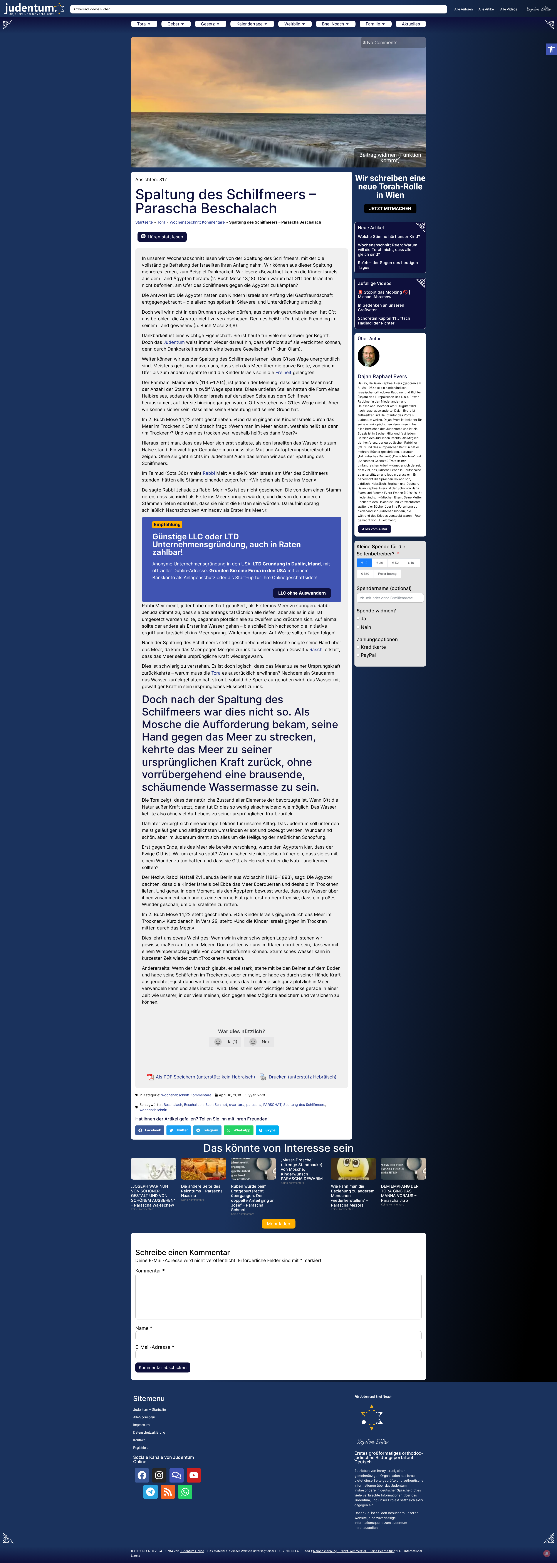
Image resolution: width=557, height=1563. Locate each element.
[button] (149, 1130)
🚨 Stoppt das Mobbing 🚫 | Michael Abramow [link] (384, 294)
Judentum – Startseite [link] (149, 1410)
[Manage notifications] (546, 1553)
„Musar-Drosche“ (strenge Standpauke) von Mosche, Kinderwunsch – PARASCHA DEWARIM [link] (302, 1169)
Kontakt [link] (138, 1440)
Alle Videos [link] (508, 9)
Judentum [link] (174, 342)
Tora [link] (161, 222)
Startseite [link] (144, 222)
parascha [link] (253, 1104)
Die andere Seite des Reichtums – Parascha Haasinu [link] (202, 1191)
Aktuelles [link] (411, 24)
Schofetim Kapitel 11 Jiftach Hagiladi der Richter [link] (384, 320)
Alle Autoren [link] (463, 9)
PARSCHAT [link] (272, 1104)
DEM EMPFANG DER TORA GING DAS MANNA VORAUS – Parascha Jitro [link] (400, 1193)
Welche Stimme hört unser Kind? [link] (389, 236)
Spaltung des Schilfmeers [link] (304, 1104)
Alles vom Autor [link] (374, 529)
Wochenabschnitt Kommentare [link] (197, 222)
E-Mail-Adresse (154, 1347)
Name (143, 1328)
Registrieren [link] (141, 1448)
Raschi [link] (316, 649)
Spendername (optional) (384, 588)
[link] (551, 49)
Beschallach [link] (193, 1104)
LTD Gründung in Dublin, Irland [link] (287, 564)
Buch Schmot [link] (216, 1104)
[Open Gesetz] (218, 24)
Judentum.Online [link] (192, 1551)
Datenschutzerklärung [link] (149, 1432)
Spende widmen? (376, 610)
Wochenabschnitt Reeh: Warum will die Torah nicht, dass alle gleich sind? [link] (387, 250)
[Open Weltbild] (303, 24)
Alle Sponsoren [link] (144, 1417)
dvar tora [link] (236, 1104)
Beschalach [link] (173, 1104)
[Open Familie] (383, 24)
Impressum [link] (141, 1425)
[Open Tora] (149, 24)
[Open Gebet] (182, 24)
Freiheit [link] (283, 372)
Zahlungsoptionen (377, 639)
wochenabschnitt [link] (153, 1110)
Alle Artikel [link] (486, 9)
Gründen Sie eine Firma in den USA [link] (247, 570)
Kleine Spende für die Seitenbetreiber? (381, 550)
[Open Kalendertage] (266, 24)
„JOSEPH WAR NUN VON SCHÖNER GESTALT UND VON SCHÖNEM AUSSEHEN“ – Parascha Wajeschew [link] (153, 1195)
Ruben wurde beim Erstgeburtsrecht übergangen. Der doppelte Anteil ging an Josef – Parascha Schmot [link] (253, 1198)
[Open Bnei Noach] (347, 24)
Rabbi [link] (209, 473)
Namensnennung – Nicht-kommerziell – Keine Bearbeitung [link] (354, 1551)
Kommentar (150, 1270)
